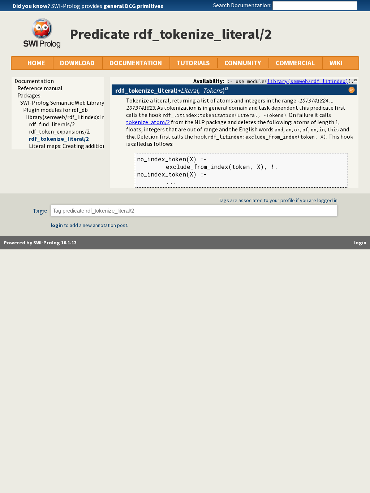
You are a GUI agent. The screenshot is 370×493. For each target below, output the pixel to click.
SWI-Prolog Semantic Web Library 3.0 (66, 102)
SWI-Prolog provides (107, 5)
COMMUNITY (242, 63)
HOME (36, 63)
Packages (28, 95)
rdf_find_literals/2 (52, 124)
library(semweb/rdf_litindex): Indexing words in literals (94, 117)
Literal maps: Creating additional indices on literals (92, 145)
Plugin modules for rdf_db (55, 109)
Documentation (34, 80)
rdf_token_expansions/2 (59, 131)
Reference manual (40, 88)
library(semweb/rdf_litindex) (307, 81)
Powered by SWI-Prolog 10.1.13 (40, 242)
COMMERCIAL (295, 63)
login (57, 225)
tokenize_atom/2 (148, 122)
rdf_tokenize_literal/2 (59, 138)
